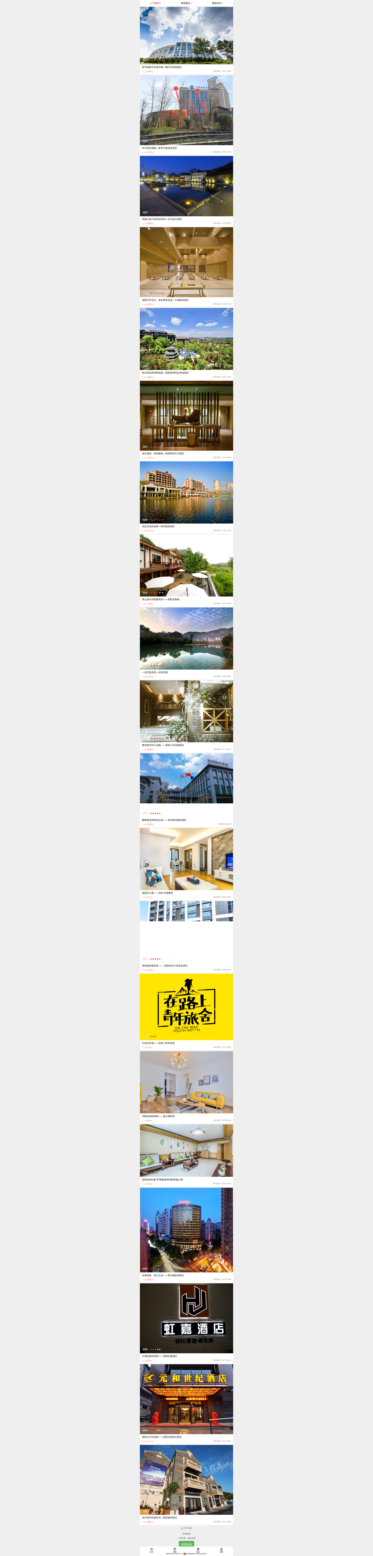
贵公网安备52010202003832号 (196, 1554)
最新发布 (216, 3)
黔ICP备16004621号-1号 (174, 1554)
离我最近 (185, 3)
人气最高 (154, 3)
